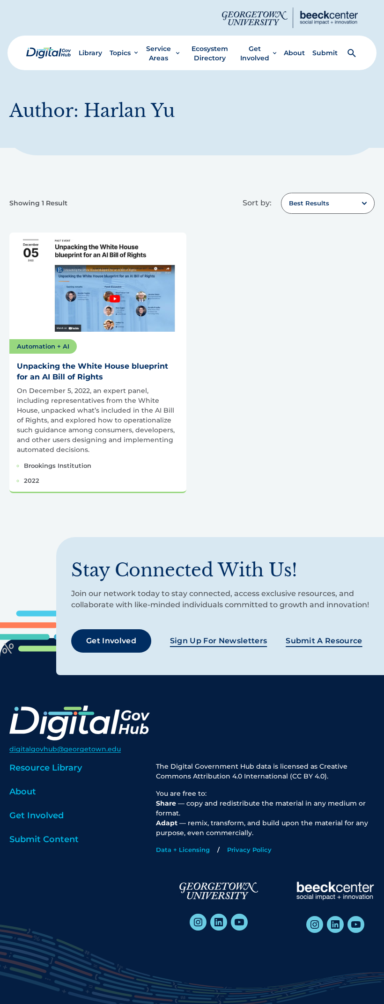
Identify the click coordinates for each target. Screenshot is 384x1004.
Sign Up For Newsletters (218, 640)
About (294, 53)
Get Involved (254, 53)
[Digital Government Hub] (48, 53)
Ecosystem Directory (210, 53)
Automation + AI (43, 346)
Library (90, 53)
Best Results (309, 203)
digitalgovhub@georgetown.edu (65, 749)
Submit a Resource (324, 640)
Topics (120, 53)
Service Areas (158, 53)
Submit (325, 53)
